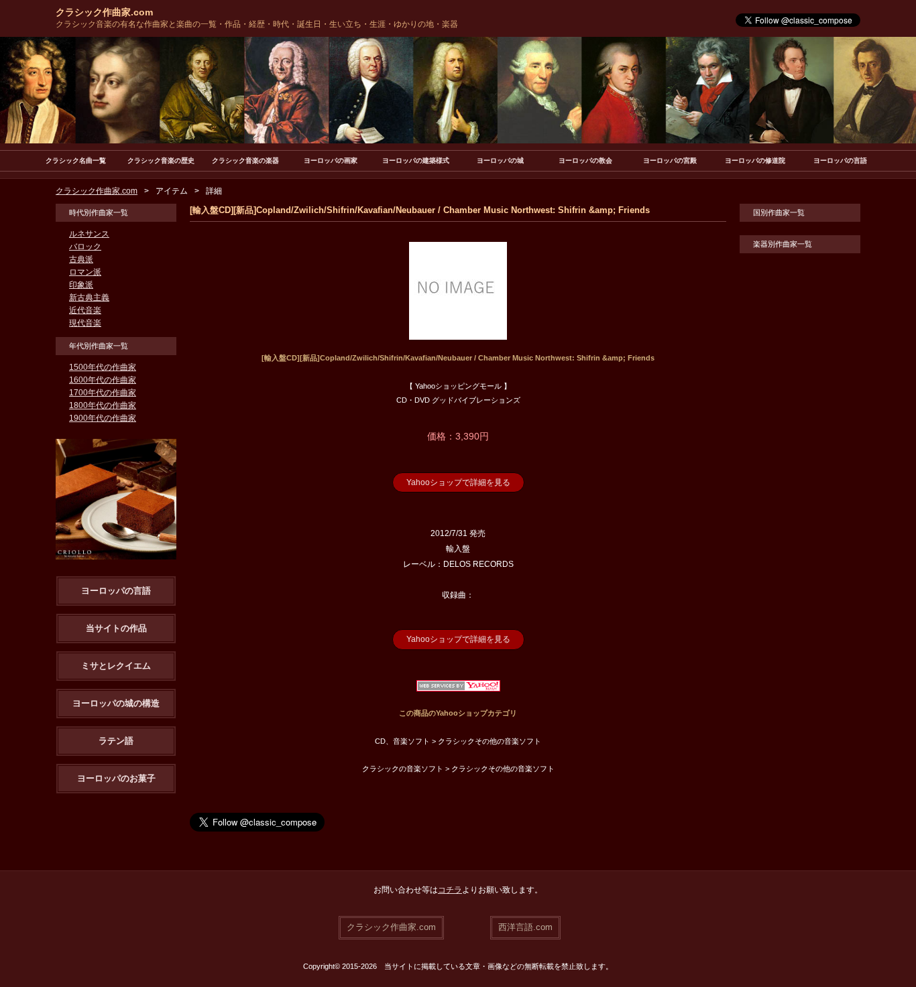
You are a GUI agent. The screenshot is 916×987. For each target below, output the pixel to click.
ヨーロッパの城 (500, 160)
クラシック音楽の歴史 (160, 160)
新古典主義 (89, 297)
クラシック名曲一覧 (76, 160)
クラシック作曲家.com (104, 12)
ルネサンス (89, 234)
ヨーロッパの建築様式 (415, 160)
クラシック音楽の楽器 (245, 160)
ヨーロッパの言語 (840, 160)
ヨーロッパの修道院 (755, 160)
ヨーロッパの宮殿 (670, 160)
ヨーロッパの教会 (585, 160)
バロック (85, 246)
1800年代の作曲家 (102, 405)
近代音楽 (85, 310)
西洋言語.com (525, 927)
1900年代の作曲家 (102, 418)
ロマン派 (85, 272)
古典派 (81, 259)
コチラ (450, 890)
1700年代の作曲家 (102, 392)
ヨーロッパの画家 (330, 160)
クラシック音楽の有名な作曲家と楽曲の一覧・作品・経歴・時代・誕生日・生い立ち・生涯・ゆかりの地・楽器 (257, 24)
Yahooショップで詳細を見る (458, 482)
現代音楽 (85, 323)
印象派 (81, 284)
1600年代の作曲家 (102, 380)
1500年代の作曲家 (102, 367)
